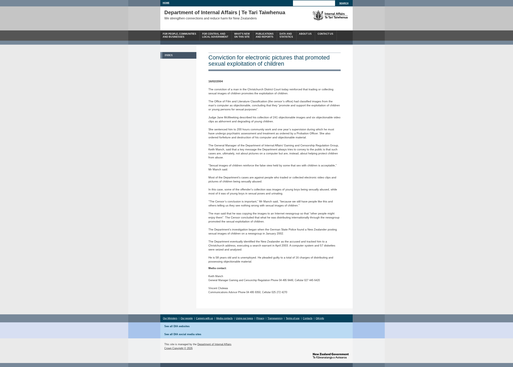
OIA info (320, 318)
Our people (187, 318)
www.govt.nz (331, 356)
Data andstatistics (286, 35)
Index (169, 55)
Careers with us (204, 318)
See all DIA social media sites (182, 334)
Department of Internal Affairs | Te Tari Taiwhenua (224, 12)
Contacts (307, 318)
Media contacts (224, 318)
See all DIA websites (177, 326)
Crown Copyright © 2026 (178, 348)
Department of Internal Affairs (214, 344)
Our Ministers (170, 318)
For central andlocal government (215, 35)
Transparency (275, 318)
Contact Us (325, 33)
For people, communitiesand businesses (179, 35)
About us (305, 33)
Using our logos (244, 318)
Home (166, 3)
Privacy (260, 318)
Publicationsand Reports (265, 35)
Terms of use (293, 318)
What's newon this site (242, 35)
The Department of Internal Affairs (321, 15)
